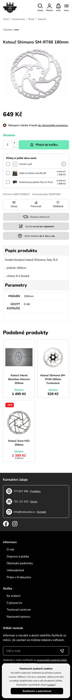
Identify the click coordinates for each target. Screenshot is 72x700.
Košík (58, 10)
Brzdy (31, 19)
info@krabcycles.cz (24, 512)
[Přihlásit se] (62, 650)
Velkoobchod (15, 570)
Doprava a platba (18, 556)
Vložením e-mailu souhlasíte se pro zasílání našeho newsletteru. (35, 661)
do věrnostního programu (53, 125)
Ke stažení (13, 596)
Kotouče (42, 19)
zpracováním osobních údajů (52, 660)
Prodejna (35, 491)
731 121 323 (20, 501)
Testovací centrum (19, 610)
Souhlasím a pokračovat (37, 691)
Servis (33, 501)
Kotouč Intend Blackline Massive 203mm (19, 379)
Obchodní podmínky (20, 563)
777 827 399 (20, 491)
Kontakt (41, 512)
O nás (10, 549)
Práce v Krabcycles (19, 577)
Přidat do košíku (47, 145)
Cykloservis (14, 603)
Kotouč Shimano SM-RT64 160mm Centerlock (53, 379)
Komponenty (18, 19)
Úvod (6, 19)
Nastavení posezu (18, 617)
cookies (51, 684)
